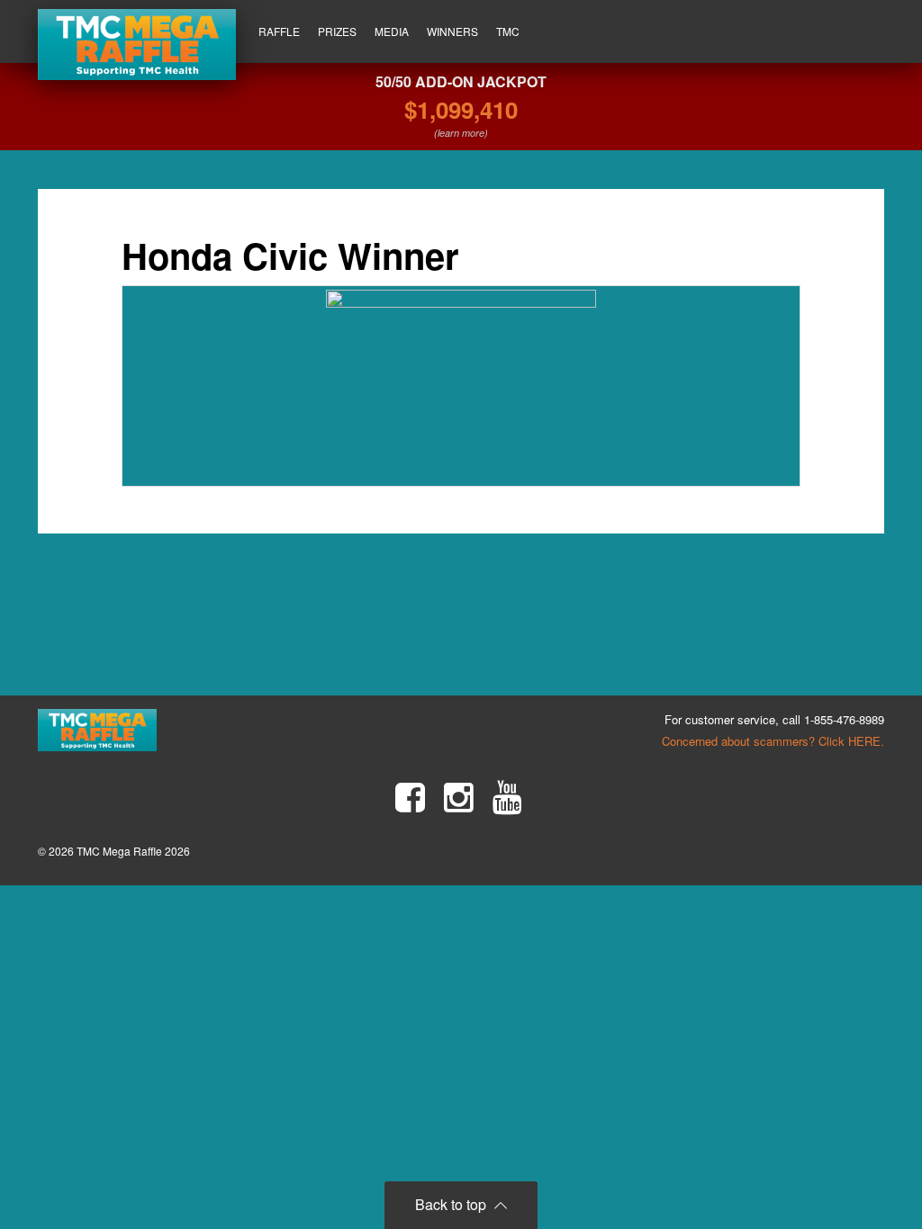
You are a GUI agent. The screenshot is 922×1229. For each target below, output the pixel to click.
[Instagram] (459, 797)
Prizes (337, 31)
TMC (508, 31)
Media (392, 31)
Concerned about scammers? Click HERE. (773, 740)
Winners (452, 31)
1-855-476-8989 (844, 719)
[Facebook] (410, 797)
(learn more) (461, 132)
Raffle (279, 31)
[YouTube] (507, 797)
